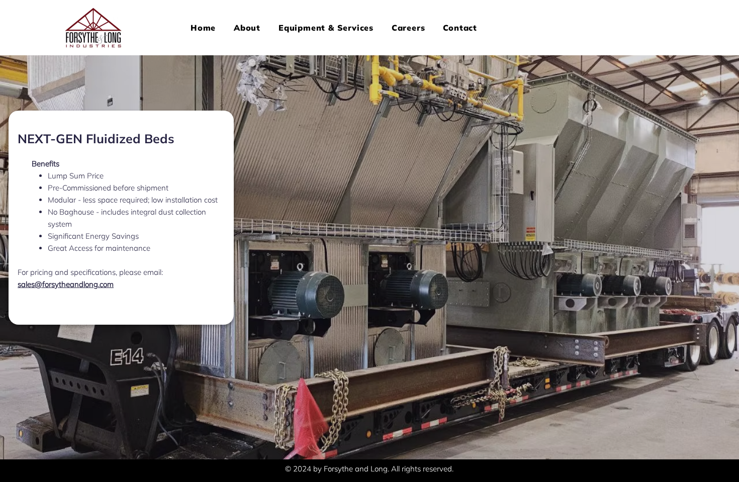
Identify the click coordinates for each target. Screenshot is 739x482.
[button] (326, 28)
